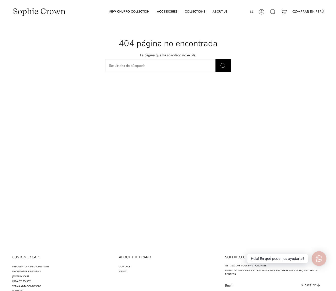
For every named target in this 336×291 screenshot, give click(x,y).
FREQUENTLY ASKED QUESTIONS (30, 266)
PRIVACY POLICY (21, 281)
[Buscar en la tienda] (223, 65)
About (123, 271)
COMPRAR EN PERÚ (308, 11)
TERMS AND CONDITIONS (26, 286)
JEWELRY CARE (21, 276)
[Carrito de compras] (284, 12)
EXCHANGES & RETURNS (26, 271)
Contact (124, 266)
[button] (167, 12)
